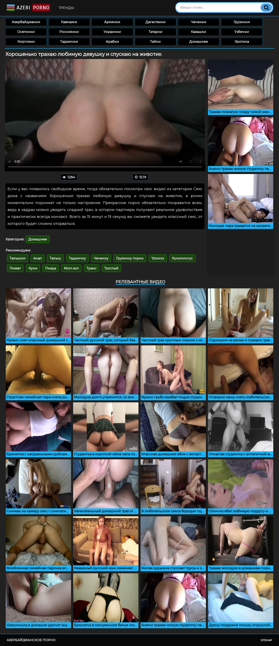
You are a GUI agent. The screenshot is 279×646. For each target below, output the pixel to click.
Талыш (55, 258)
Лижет (15, 268)
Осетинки (26, 32)
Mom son (71, 268)
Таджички (69, 42)
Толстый (111, 268)
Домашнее (198, 42)
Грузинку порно (130, 258)
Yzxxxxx (157, 258)
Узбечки (241, 32)
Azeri (32, 7)
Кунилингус (182, 258)
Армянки (112, 22)
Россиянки (69, 32)
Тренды (66, 8)
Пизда (50, 268)
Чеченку (101, 258)
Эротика (242, 42)
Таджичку (77, 258)
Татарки (155, 32)
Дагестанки (155, 22)
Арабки (112, 42)
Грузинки (242, 22)
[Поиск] (266, 7)
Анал (37, 258)
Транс (92, 268)
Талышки (18, 258)
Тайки (155, 42)
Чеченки (198, 22)
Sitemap (266, 640)
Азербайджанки (26, 22)
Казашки (198, 32)
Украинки (112, 32)
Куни (33, 268)
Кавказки (69, 22)
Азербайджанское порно (31, 640)
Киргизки (26, 42)
